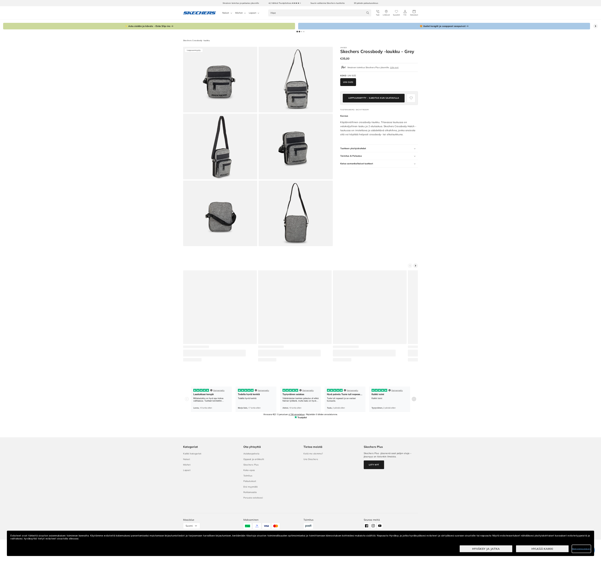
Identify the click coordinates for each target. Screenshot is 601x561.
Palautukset (249, 481)
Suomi (189, 525)
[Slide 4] (303, 31)
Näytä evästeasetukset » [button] (581, 549)
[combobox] (319, 12)
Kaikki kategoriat (192, 453)
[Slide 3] (301, 31)
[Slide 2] (299, 31)
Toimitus (247, 475)
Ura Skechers (310, 459)
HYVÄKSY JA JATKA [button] (486, 549)
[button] (414, 13)
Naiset (225, 12)
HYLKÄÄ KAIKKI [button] (542, 549)
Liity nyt (394, 67)
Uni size (348, 82)
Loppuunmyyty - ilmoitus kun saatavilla (373, 98)
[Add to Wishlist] (411, 98)
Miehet (239, 12)
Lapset (252, 12)
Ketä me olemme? (313, 453)
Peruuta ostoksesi (253, 497)
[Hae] (367, 12)
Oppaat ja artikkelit (253, 459)
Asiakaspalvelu (251, 453)
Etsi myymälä (250, 486)
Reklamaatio (250, 492)
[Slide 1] (297, 31)
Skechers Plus (251, 464)
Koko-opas (249, 470)
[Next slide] (595, 26)
